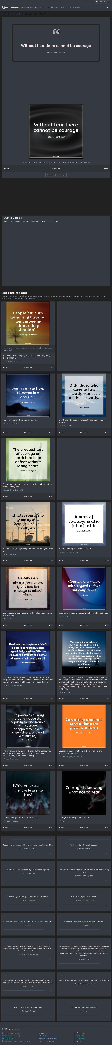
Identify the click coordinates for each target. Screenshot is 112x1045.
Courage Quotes (27, 162)
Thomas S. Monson (11, 759)
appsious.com (9, 1038)
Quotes (4, 14)
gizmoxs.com (12, 1036)
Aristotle (64, 616)
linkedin (81, 1036)
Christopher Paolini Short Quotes (61, 296)
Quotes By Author (43, 7)
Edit (106, 168)
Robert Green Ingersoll (13, 490)
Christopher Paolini (56, 52)
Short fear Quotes (73, 162)
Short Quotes (53, 162)
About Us (42, 1036)
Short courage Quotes (40, 162)
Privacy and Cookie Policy (48, 1038)
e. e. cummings (10, 554)
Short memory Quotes (21, 348)
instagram (82, 1038)
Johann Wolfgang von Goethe (71, 757)
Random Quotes (74, 7)
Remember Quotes (34, 348)
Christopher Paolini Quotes (15, 14)
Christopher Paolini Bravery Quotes (24, 298)
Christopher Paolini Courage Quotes (13, 296)
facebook (81, 1033)
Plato (62, 821)
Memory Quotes (8, 348)
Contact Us (43, 1033)
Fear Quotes (62, 162)
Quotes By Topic (58, 7)
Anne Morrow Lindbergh (13, 685)
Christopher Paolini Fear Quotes (83, 296)
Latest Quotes (28, 7)
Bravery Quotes (85, 162)
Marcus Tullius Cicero (69, 552)
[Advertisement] (23, 83)
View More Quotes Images (56, 175)
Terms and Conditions (47, 1041)
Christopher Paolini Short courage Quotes (38, 296)
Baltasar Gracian (11, 821)
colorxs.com (12, 1033)
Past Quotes (7, 350)
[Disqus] (56, 255)
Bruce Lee (8, 619)
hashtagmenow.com (17, 1041)
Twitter (81, 1041)
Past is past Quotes (47, 348)
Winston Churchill (11, 423)
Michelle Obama (66, 692)
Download (56, 168)
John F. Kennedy (66, 426)
